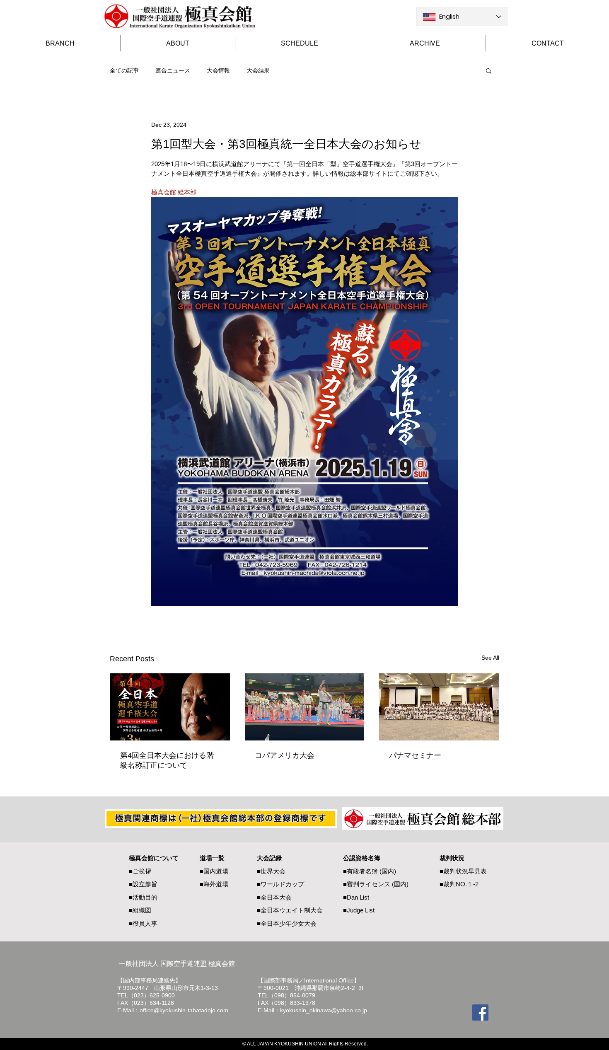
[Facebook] (480, 1012)
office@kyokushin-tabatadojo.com (184, 1010)
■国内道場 (214, 871)
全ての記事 (124, 70)
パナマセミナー (415, 755)
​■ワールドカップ (280, 884)
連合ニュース (172, 70)
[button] (489, 70)
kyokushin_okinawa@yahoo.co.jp (323, 1010)
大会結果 (258, 70)
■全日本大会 (274, 897)
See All (490, 657)
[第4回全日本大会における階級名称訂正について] (170, 706)
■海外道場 (214, 884)
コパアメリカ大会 (284, 755)
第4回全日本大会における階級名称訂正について (167, 760)
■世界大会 (271, 871)
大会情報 (218, 70)
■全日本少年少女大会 (287, 923)
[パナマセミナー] (439, 706)
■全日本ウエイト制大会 (290, 910)
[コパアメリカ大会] (305, 706)
